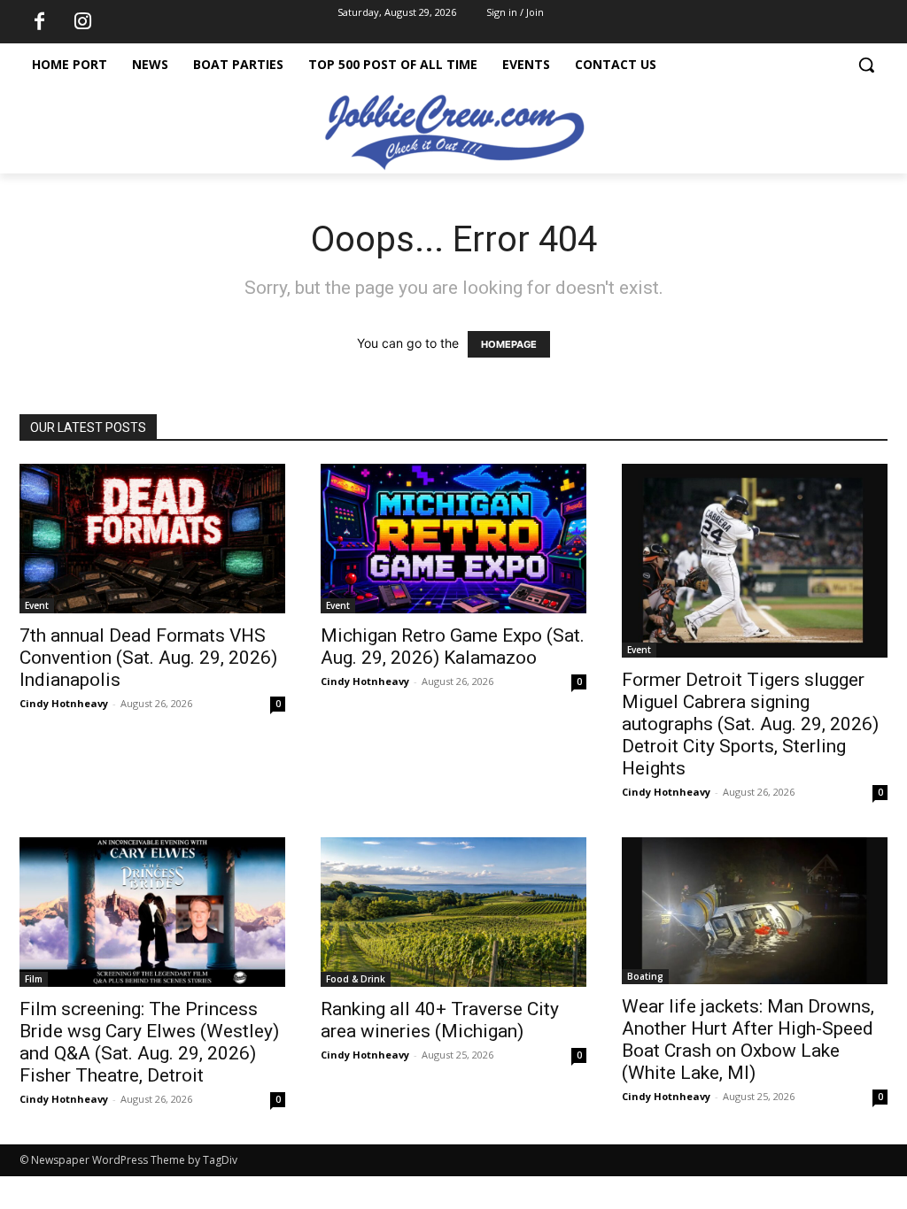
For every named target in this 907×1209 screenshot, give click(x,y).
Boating (645, 976)
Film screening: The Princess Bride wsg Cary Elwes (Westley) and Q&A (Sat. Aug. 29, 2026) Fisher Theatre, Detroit (149, 1042)
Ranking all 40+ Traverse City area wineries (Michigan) (440, 1020)
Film (34, 979)
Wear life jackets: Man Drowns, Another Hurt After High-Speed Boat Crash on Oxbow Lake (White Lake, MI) (748, 1039)
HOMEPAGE (509, 344)
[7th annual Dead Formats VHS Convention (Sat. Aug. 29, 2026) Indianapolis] (152, 538)
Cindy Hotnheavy (63, 703)
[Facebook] (38, 22)
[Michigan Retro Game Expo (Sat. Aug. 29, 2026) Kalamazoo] (453, 538)
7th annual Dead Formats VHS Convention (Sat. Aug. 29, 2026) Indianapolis (148, 657)
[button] (866, 64)
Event (37, 605)
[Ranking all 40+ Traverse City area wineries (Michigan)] (453, 912)
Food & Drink (355, 979)
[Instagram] (82, 22)
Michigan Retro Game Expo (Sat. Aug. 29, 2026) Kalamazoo (453, 646)
